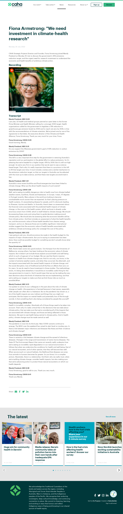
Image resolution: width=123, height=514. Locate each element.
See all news (111, 417)
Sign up (96, 5)
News (62, 5)
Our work (36, 5)
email (115, 503)
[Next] (119, 470)
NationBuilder (112, 501)
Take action (50, 5)
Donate (109, 5)
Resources (72, 5)
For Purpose (96, 501)
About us (83, 5)
